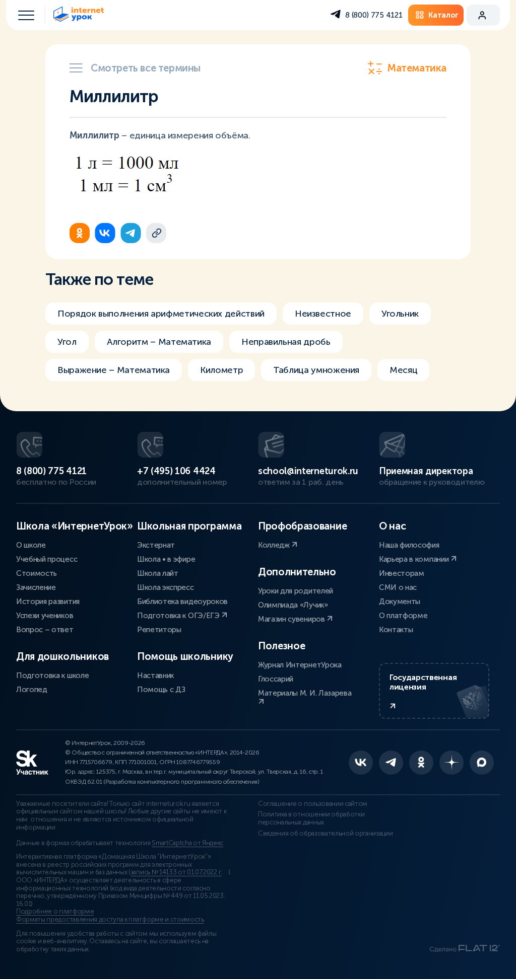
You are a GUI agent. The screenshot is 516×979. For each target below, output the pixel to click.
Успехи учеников (44, 616)
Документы (399, 601)
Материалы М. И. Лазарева (304, 693)
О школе (31, 545)
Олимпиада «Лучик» (293, 605)
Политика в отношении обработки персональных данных (311, 818)
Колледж (274, 545)
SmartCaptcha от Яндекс (187, 843)
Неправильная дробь (286, 342)
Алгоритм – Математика (159, 342)
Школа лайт (157, 573)
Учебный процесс (46, 559)
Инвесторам (401, 573)
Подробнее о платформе (55, 911)
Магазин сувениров (292, 619)
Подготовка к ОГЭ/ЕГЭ (179, 616)
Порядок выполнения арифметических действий (161, 314)
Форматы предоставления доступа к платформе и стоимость (110, 919)
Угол (67, 342)
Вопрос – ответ (45, 630)
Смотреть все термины (146, 67)
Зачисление (36, 587)
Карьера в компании (414, 559)
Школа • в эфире (166, 559)
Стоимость (36, 573)
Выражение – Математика (113, 370)
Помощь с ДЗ (161, 690)
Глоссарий (275, 679)
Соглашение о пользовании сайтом (312, 803)
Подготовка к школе (52, 675)
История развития (48, 601)
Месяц (403, 370)
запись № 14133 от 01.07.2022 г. (176, 872)
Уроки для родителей (295, 591)
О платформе (403, 616)
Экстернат (156, 545)
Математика (417, 67)
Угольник (400, 314)
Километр (221, 370)
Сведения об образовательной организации (325, 833)
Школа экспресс (165, 587)
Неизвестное (323, 314)
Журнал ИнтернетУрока (300, 665)
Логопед (31, 690)
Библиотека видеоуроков (182, 601)
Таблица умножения (316, 370)
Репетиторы (159, 630)
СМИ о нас (398, 587)
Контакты (396, 630)
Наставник (155, 675)
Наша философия (409, 545)
